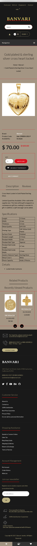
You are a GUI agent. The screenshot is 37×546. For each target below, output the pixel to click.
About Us (5, 401)
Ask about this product (18, 168)
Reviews (26, 186)
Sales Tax (5, 437)
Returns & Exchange (8, 446)
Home (15, 65)
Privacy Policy (6, 414)
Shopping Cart (22, 5)
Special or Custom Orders (10, 434)
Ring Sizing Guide (7, 440)
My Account (7, 5)
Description (12, 186)
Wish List (14, 5)
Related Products (18, 280)
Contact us (5, 404)
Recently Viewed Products (18, 287)
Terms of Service (7, 450)
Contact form (10, 350)
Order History (6, 470)
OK (6, 500)
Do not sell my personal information (13, 417)
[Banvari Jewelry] (18, 20)
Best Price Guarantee (8, 410)
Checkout (30, 5)
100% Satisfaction (7, 407)
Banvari (21, 65)
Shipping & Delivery (8, 443)
